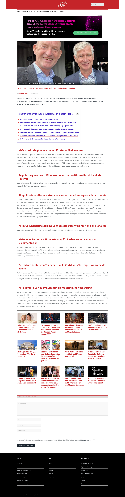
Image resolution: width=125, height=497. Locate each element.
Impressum (19, 467)
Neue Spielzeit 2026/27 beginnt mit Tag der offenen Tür (27, 354)
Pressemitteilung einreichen (56, 467)
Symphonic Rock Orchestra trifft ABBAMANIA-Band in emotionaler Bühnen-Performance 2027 (50, 329)
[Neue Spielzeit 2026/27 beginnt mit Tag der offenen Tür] (27, 345)
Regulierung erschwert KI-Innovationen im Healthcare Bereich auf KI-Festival (48, 122)
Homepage (19, 463)
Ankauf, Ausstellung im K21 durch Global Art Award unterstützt (97, 380)
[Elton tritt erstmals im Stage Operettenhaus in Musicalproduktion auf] (27, 371)
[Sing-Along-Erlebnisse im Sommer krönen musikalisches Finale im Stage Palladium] (74, 318)
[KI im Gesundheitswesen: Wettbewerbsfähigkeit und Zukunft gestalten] (62, 63)
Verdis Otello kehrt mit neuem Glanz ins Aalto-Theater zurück (97, 327)
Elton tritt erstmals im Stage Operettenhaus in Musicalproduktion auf (27, 380)
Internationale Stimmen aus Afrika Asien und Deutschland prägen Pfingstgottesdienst (74, 381)
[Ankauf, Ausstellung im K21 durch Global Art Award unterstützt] (97, 371)
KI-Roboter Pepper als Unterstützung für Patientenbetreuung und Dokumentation (49, 132)
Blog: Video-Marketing (86, 467)
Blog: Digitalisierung (85, 470)
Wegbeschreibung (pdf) (22, 480)
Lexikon (51, 470)
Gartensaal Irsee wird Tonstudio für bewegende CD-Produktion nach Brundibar (97, 355)
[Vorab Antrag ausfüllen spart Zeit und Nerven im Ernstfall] (74, 345)
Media (50, 463)
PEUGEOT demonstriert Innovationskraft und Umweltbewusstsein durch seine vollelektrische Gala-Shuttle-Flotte (50, 382)
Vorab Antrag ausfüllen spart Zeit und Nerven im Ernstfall (74, 354)
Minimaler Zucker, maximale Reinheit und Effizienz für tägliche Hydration (27, 328)
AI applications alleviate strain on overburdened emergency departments (46, 126)
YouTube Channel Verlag (87, 473)
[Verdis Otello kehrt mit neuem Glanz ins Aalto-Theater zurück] (97, 318)
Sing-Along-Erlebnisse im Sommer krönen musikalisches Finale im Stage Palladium (74, 328)
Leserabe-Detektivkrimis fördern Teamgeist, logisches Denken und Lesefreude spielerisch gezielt (50, 356)
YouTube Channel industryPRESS (89, 477)
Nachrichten (105, 92)
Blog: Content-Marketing (87, 463)
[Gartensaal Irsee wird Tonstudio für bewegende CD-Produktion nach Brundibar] (97, 345)
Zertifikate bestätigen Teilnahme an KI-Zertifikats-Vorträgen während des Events (49, 136)
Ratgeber (51, 473)
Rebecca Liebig (23, 93)
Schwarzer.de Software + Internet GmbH (28, 495)
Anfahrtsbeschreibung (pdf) (24, 470)
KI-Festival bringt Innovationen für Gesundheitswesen (39, 119)
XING (82, 483)
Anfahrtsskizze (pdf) (22, 473)
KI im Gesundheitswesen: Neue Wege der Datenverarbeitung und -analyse (47, 129)
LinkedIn (83, 480)
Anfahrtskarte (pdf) (21, 477)
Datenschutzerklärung (83, 440)
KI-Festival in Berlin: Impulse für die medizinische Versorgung (42, 139)
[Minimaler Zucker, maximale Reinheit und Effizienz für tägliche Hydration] (27, 318)
